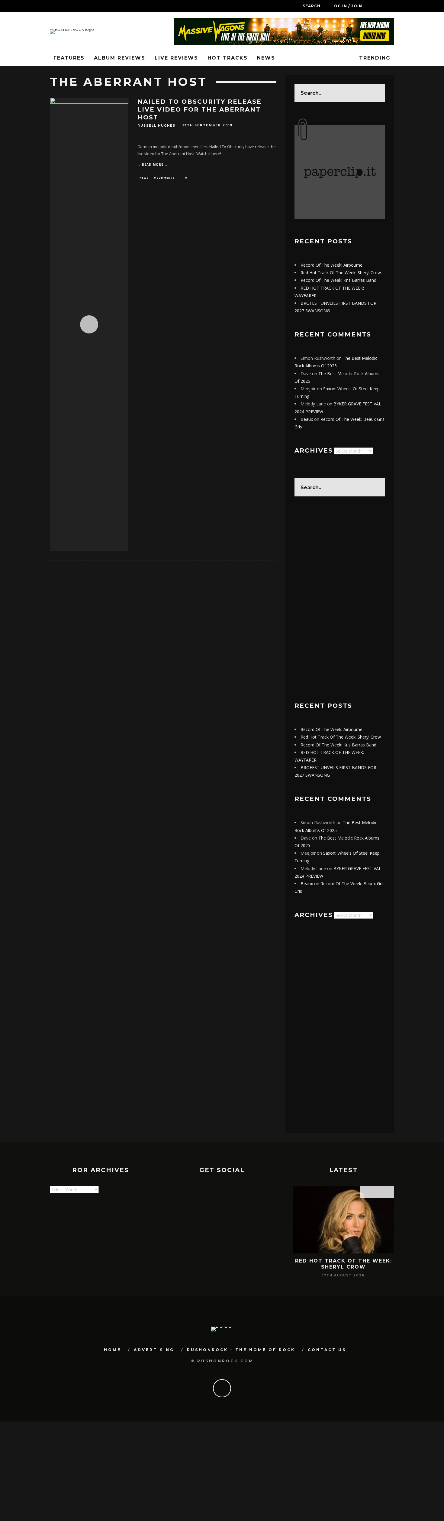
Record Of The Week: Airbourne (331, 265)
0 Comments (164, 177)
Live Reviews (176, 58)
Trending (374, 58)
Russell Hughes (156, 126)
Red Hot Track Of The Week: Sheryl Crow (341, 272)
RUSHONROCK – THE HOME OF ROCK (241, 1349)
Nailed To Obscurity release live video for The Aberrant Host (199, 109)
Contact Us (327, 1349)
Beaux (307, 419)
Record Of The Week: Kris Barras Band (338, 280)
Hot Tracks (228, 58)
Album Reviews (119, 58)
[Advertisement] (339, 599)
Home (112, 1349)
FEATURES (69, 58)
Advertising (154, 1349)
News (266, 58)
